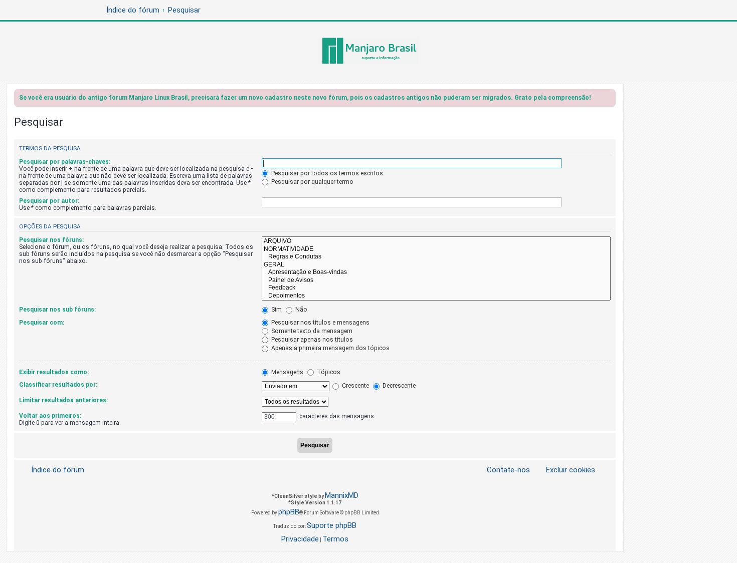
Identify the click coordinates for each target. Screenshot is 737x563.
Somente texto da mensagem (311, 331)
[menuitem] (564, 470)
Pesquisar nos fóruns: (51, 239)
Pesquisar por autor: (49, 200)
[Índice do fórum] (368, 51)
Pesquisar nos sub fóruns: (57, 309)
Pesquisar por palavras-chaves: (64, 161)
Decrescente (398, 385)
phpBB (288, 511)
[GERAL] (436, 265)
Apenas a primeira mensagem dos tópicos (330, 348)
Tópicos (327, 372)
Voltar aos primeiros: (50, 415)
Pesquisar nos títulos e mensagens (320, 322)
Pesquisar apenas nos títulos (311, 339)
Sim (276, 309)
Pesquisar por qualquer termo (311, 181)
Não (300, 309)
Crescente (354, 385)
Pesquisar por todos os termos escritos (326, 173)
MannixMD (341, 495)
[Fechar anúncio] (609, 99)
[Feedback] (436, 288)
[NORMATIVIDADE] (436, 249)
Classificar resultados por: (58, 384)
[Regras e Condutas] (436, 257)
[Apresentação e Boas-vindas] (436, 272)
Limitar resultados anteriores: (63, 400)
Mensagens (286, 372)
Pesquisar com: (41, 322)
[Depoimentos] (436, 296)
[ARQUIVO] (436, 241)
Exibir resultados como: (54, 372)
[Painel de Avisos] (436, 280)
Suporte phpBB (331, 525)
